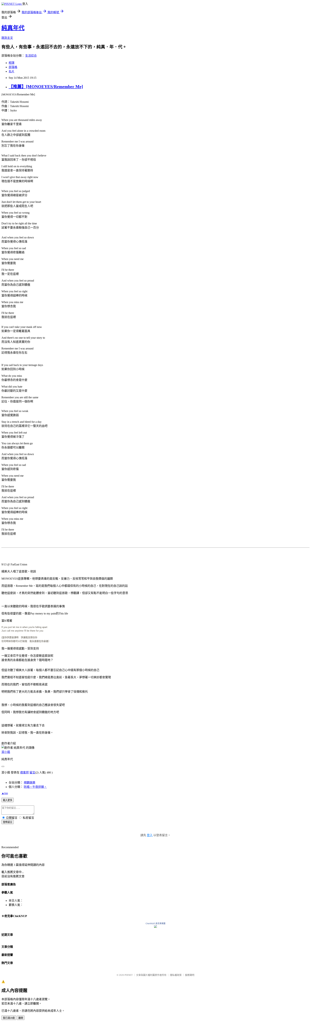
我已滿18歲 (9, 1018)
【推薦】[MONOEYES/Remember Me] (46, 86)
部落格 (13, 67)
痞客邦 (24, 772)
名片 (11, 71)
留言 (32, 772)
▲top (4, 793)
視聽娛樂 (29, 782)
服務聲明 (189, 975)
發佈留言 (7, 822)
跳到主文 (7, 37)
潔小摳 (5, 752)
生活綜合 (31, 55)
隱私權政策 (176, 975)
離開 (20, 1018)
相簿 (11, 62)
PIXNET (129, 975)
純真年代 (12, 28)
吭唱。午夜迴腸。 (35, 786)
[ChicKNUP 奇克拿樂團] (155, 926)
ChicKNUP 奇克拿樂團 (155, 923)
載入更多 (7, 800)
